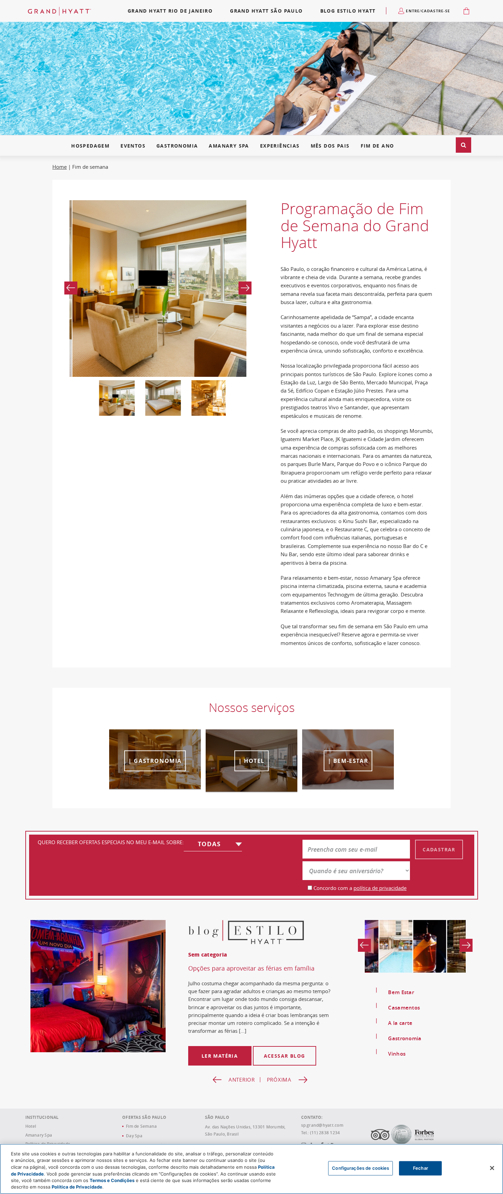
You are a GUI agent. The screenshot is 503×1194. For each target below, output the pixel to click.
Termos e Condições (112, 1180)
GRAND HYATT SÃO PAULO (266, 11)
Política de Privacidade (77, 1187)
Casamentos (404, 1007)
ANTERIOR (242, 1089)
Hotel (30, 1136)
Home (59, 166)
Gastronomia (177, 145)
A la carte (400, 1023)
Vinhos (396, 1053)
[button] (463, 145)
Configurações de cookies (360, 1168)
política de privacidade (380, 887)
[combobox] (213, 845)
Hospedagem (90, 145)
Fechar (420, 1168)
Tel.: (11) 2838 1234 (320, 1142)
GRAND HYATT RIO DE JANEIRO (170, 11)
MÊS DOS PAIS (330, 145)
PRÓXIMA (279, 1089)
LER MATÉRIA (220, 1065)
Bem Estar (401, 992)
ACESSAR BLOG (284, 1065)
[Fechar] (492, 1168)
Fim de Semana (141, 1136)
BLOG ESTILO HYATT (348, 11)
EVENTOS (132, 145)
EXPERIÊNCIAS (280, 145)
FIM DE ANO (377, 145)
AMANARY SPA (229, 145)
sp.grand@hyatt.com (322, 1135)
